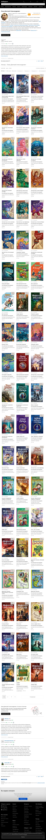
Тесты (25, 819)
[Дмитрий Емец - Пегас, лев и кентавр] (37, 526)
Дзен (2, 824)
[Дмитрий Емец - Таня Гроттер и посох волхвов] (8, 218)
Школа (18, 6)
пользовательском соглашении (7, 834)
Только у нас (15, 831)
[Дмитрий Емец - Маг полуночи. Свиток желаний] (22, 124)
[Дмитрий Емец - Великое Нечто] (8, 341)
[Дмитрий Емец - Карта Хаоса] (22, 651)
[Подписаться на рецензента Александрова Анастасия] (14, 740)
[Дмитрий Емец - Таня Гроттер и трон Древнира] (22, 218)
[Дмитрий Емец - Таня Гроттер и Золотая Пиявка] (37, 218)
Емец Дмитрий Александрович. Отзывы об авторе (13, 706)
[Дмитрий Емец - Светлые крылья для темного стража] (8, 681)
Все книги (15, 806)
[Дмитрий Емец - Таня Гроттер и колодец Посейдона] (37, 155)
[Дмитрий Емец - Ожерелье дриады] (37, 310)
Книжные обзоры (28, 814)
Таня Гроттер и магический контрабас (21, 25)
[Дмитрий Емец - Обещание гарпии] (37, 341)
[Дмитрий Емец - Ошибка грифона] (22, 494)
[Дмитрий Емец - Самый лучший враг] (22, 464)
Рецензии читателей (26, 811)
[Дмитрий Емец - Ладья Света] (8, 526)
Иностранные (8, 6)
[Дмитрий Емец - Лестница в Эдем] (37, 651)
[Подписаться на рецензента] (4, 39)
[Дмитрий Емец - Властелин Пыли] (8, 464)
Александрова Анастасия (9, 740)
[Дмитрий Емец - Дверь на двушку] (37, 401)
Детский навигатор (26, 808)
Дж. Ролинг (12, 25)
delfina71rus (6, 718)
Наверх (42, 776)
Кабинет (37, 815)
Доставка (38, 824)
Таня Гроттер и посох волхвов (34, 25)
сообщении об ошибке (41, 782)
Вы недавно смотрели (8, 791)
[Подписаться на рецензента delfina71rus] (9, 718)
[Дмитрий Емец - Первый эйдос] (37, 681)
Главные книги (16, 824)
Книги (2, 6)
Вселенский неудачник (5, 31)
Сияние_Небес (7, 762)
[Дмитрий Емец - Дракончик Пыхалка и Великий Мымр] (37, 556)
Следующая (32, 697)
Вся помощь (38, 830)
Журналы (15, 809)
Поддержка (38, 826)
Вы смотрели (38, 813)
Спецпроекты (27, 824)
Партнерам (26, 830)
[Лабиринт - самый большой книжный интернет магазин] (11, 1)
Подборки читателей (26, 816)
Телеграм (3, 826)
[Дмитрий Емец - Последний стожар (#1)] (8, 371)
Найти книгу (23, 799)
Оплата (37, 823)
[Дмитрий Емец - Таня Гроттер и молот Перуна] (37, 187)
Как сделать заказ (40, 821)
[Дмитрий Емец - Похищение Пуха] (22, 588)
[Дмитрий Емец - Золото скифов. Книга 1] (37, 620)
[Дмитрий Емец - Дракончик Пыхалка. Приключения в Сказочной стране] (8, 588)
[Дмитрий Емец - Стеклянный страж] (8, 651)
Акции (14, 822)
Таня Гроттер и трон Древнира (6, 26)
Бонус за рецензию (15, 827)
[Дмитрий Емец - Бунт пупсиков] (8, 310)
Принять (23, 836)
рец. (12, 74)
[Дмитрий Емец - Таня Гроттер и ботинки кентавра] (8, 187)
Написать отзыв (5, 35)
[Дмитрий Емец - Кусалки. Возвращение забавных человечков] (8, 494)
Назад (39, 776)
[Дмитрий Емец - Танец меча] (22, 620)
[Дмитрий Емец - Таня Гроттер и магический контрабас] (37, 249)
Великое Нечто (33, 30)
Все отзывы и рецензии (5, 776)
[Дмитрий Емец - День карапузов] (37, 280)
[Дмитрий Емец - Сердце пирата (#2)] (22, 433)
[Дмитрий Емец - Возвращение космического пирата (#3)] (22, 401)
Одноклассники (4, 822)
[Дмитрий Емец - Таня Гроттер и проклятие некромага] (37, 124)
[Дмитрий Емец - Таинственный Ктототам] (22, 280)
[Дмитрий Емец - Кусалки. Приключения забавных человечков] (37, 494)
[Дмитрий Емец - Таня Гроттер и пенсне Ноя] (22, 187)
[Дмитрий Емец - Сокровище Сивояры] (22, 249)
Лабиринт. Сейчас (28, 806)
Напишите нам (39, 828)
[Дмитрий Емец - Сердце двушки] (22, 310)
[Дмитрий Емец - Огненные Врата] (8, 620)
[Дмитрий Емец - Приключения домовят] (22, 526)
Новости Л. (26, 820)
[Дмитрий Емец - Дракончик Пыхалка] (37, 588)
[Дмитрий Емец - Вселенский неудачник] (22, 341)
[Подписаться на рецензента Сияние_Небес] (10, 762)
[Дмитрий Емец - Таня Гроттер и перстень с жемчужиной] (8, 155)
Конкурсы (26, 822)
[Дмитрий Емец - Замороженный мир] (22, 556)
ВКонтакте (3, 816)
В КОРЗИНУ (19, 690)
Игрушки (30, 6)
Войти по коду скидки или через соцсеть (39, 807)
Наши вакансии (27, 832)
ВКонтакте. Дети (4, 818)
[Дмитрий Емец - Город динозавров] (8, 280)
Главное (14, 6)
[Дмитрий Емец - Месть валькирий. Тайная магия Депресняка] (22, 92)
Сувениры (41, 6)
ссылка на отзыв (10, 58)
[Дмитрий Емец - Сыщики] (23, 681)
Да (6, 43)
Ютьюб (2, 820)
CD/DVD (35, 6)
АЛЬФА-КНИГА (18, 30)
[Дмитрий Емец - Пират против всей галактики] (22, 371)
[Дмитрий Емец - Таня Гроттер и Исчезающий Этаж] (8, 249)
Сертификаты (15, 829)
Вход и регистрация (38, 811)
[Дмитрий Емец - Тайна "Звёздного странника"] (37, 433)
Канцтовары (24, 6)
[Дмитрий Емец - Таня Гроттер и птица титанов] (37, 92)
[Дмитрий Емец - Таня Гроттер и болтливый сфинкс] (8, 124)
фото (12, 75)
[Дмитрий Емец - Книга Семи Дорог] (8, 556)
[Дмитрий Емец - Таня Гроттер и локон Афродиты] (22, 155)
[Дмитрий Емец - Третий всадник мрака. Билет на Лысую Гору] (8, 92)
